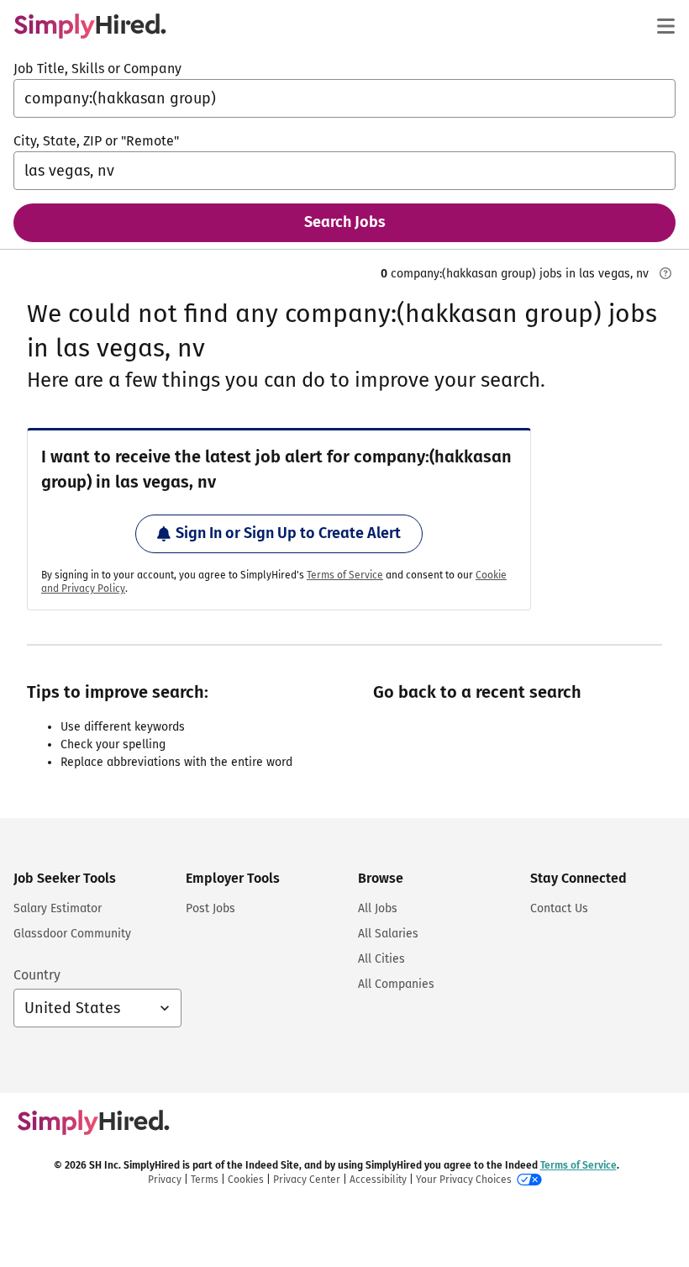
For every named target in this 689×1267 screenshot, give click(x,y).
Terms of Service (345, 575)
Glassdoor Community (72, 933)
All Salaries (388, 933)
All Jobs (377, 908)
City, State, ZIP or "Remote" (96, 141)
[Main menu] (665, 26)
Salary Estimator (57, 908)
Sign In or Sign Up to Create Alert (288, 533)
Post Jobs (210, 908)
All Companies (396, 984)
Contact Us (559, 908)
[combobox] (344, 98)
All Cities (381, 959)
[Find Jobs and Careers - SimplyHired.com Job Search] (89, 26)
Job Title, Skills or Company (97, 69)
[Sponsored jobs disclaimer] (665, 273)
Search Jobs (345, 222)
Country (36, 975)
